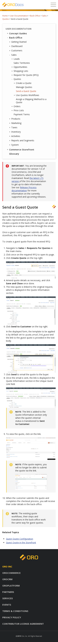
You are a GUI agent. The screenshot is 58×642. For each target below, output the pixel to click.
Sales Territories (22, 62)
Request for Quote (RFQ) (26, 75)
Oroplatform (11, 585)
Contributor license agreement (23, 623)
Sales (44, 15)
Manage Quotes (24, 87)
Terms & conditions (15, 611)
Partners (8, 591)
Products (15, 118)
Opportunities (20, 66)
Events (6, 604)
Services (7, 598)
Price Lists (19, 110)
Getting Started (18, 41)
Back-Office (35, 15)
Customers (16, 50)
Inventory (16, 131)
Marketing (16, 123)
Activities (15, 136)
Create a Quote (23, 83)
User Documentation (19, 15)
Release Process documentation (24, 189)
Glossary (14, 153)
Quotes (5, 19)
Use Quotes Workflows (27, 95)
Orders (17, 106)
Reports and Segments (22, 140)
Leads (17, 58)
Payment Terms (22, 114)
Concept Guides (18, 33)
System (15, 144)
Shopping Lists (21, 70)
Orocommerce (11, 572)
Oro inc (7, 566)
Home (5, 15)
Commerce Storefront (21, 149)
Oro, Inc (24, 636)
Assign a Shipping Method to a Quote (31, 101)
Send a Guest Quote (26, 91)
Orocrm (7, 579)
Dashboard (16, 46)
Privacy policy (11, 617)
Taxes (14, 127)
